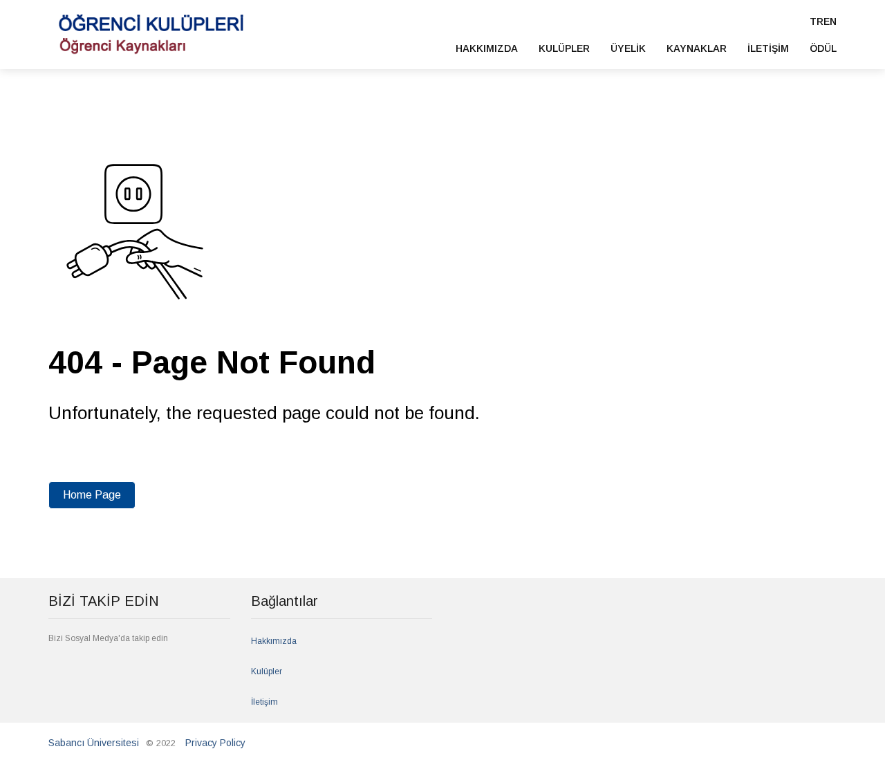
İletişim (264, 702)
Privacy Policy (215, 742)
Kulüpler (266, 671)
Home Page (92, 495)
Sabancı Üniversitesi (93, 742)
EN (830, 21)
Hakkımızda (274, 641)
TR (816, 21)
